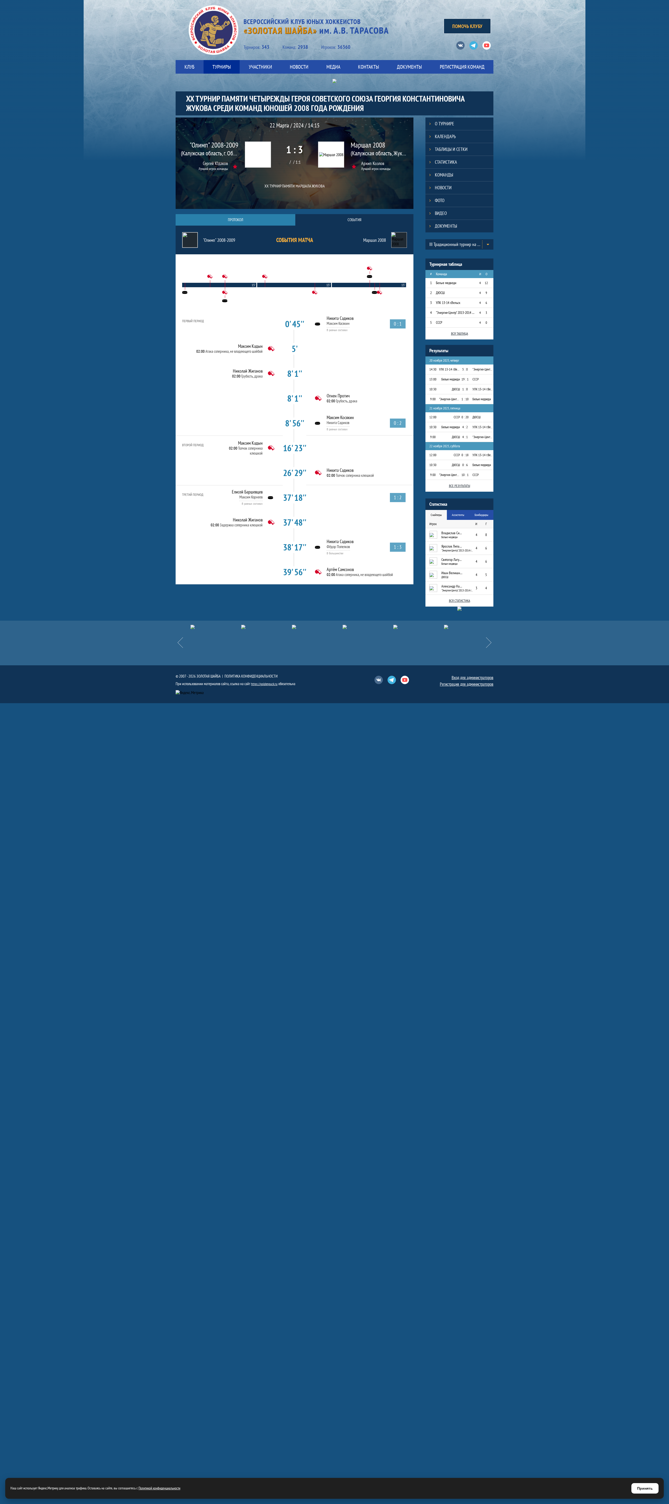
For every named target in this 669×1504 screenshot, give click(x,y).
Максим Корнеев (251, 497)
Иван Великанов (451, 573)
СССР (439, 322)
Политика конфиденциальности (251, 676)
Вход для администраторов (472, 677)
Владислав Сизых (451, 533)
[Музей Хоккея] (368, 627)
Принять (645, 1488)
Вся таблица (459, 333)
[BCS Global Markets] (469, 627)
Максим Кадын (250, 346)
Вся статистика (459, 600)
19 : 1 (465, 379)
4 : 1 (465, 437)
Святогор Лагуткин (451, 559)
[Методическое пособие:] (216, 627)
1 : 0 (465, 389)
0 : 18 (465, 455)
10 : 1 (465, 475)
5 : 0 (465, 369)
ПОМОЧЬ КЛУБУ (467, 26)
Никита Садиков (340, 318)
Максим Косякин (338, 323)
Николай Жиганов (248, 371)
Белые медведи (446, 282)
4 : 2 (465, 427)
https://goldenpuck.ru (264, 684)
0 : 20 (465, 417)
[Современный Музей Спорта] (418, 627)
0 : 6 (465, 465)
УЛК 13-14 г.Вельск (448, 302)
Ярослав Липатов (451, 546)
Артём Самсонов (340, 569)
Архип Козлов (372, 163)
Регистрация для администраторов (466, 684)
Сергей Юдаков (215, 163)
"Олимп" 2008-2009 (214, 145)
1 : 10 (465, 399)
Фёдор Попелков (338, 546)
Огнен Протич (338, 396)
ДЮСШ (440, 292)
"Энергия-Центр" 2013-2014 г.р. (455, 312)
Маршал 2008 (368, 145)
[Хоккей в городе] (266, 627)
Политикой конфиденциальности (159, 1488)
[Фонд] (317, 627)
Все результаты (459, 486)
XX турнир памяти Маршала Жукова (294, 186)
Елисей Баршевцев (247, 492)
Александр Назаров (451, 586)
